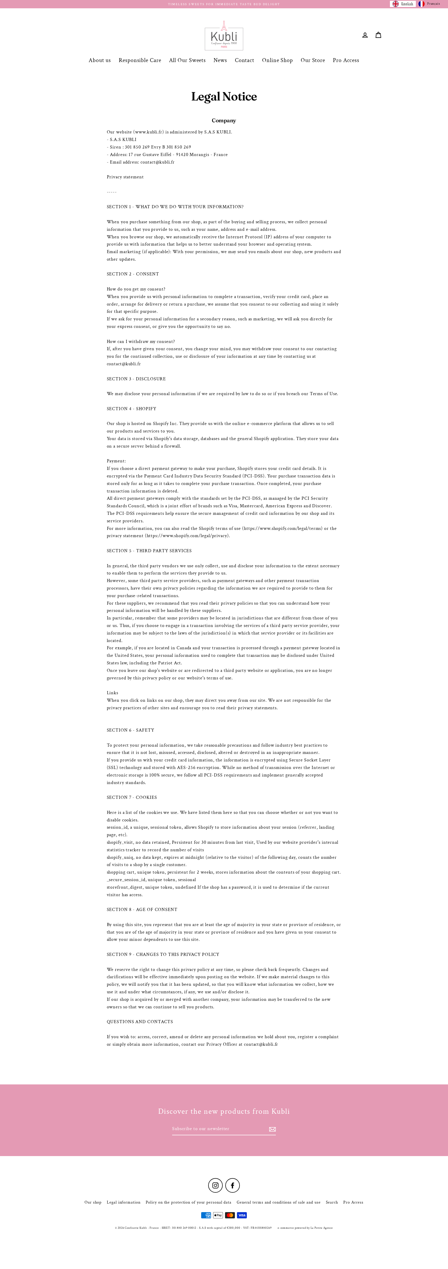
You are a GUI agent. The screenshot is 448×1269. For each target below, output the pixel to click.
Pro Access (346, 60)
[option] (429, 4)
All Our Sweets (187, 60)
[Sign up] (272, 1129)
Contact (244, 60)
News (220, 60)
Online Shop (277, 60)
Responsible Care (140, 60)
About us (100, 60)
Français (433, 4)
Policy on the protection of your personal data (189, 1202)
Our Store (313, 60)
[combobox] (403, 4)
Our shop (93, 1202)
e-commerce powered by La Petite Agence (305, 1228)
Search (332, 1202)
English (407, 4)
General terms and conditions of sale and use (279, 1202)
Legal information (123, 1202)
